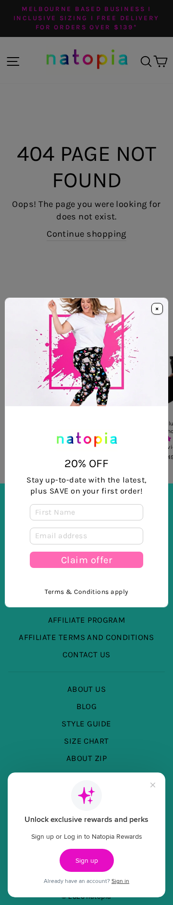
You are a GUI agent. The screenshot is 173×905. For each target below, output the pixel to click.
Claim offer (86, 560)
